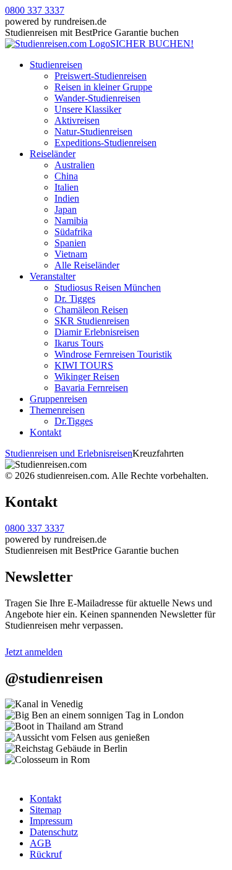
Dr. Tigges (74, 298)
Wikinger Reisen (86, 376)
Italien (66, 187)
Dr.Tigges (73, 421)
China (66, 176)
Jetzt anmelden (33, 652)
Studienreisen (56, 64)
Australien (74, 165)
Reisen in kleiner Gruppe (103, 87)
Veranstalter (52, 276)
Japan (65, 209)
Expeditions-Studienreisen (105, 142)
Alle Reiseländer (86, 265)
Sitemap (45, 809)
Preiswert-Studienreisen (100, 76)
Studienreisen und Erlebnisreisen (68, 453)
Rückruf (46, 854)
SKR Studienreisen (91, 321)
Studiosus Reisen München (107, 287)
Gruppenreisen (58, 399)
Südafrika (73, 231)
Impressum (51, 821)
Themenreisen (57, 410)
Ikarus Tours (78, 343)
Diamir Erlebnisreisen (96, 332)
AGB (40, 843)
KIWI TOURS (83, 365)
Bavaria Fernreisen (91, 387)
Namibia (71, 220)
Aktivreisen (77, 120)
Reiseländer (52, 154)
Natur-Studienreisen (93, 131)
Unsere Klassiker (87, 109)
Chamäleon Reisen (91, 309)
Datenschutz (54, 832)
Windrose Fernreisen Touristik (113, 354)
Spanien (70, 243)
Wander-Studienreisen (97, 98)
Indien (66, 198)
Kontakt (45, 432)
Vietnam (70, 254)
